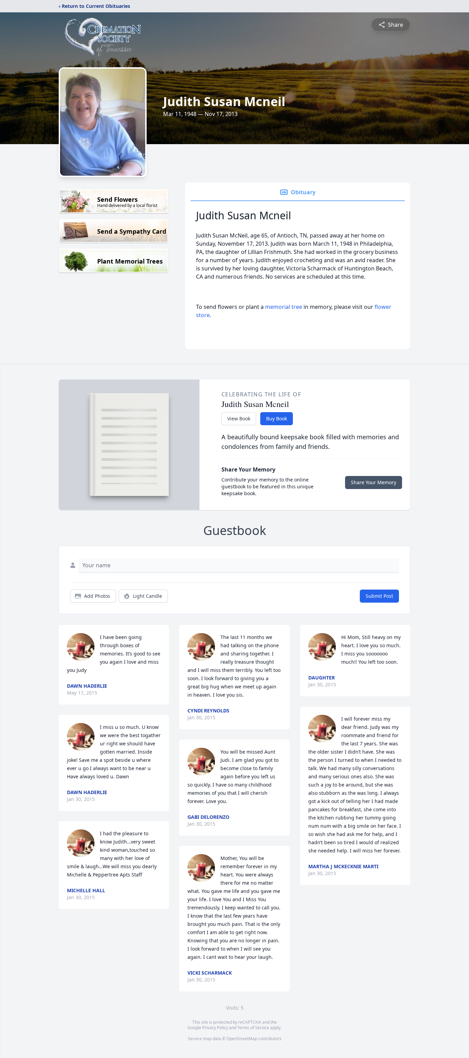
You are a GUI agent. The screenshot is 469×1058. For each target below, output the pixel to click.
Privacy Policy (215, 1028)
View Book (238, 418)
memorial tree (283, 307)
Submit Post (379, 596)
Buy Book (276, 418)
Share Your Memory (373, 482)
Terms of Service (253, 1028)
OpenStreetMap (242, 1039)
